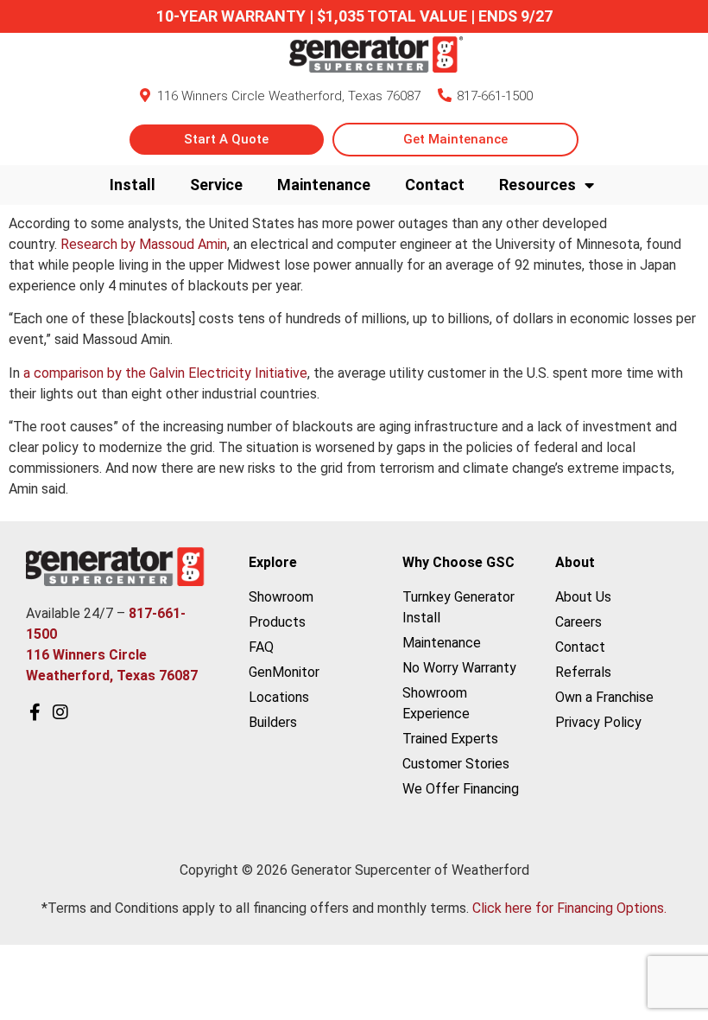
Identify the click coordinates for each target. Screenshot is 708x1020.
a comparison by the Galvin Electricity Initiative (165, 373)
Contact (435, 184)
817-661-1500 (495, 96)
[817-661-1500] (445, 95)
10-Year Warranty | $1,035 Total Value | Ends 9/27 (354, 16)
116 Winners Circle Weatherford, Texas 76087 (288, 96)
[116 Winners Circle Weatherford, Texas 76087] (145, 95)
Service (216, 184)
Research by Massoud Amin (143, 244)
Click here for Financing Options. (569, 908)
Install (132, 184)
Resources (537, 184)
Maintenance (323, 184)
